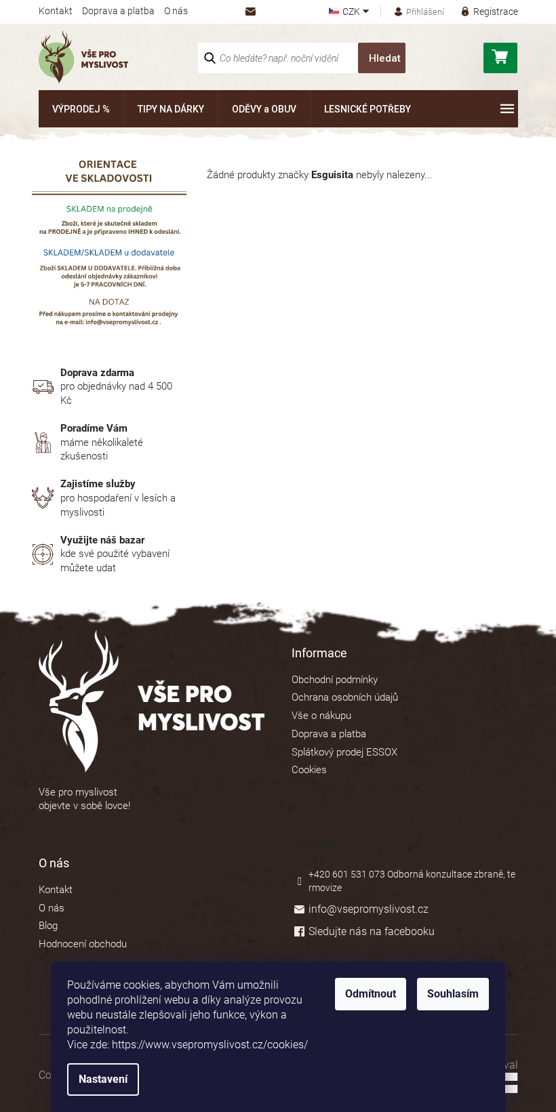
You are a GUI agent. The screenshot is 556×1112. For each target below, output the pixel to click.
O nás (176, 10)
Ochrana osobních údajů (345, 697)
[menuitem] (81, 108)
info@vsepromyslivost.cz (369, 909)
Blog (48, 926)
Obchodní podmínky (335, 680)
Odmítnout (370, 993)
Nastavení (103, 1079)
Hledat (385, 58)
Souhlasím (453, 993)
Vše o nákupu (321, 715)
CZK (352, 11)
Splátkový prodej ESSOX (344, 752)
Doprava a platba (118, 10)
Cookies (309, 770)
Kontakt (56, 10)
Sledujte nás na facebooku (372, 931)
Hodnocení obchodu (83, 944)
